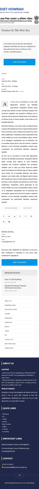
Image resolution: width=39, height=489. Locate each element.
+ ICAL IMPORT (27, 208)
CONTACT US (9, 339)
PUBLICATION (9, 348)
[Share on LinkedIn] (15, 216)
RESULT (7, 326)
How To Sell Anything (13, 279)
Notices (4, 421)
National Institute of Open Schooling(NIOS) (15, 444)
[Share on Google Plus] (26, 216)
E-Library (5, 429)
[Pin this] (31, 216)
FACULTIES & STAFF (11, 309)
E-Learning (5, 431)
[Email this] (9, 222)
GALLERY (7, 313)
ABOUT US (8, 301)
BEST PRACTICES (10, 343)
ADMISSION (8, 318)
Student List (8, 322)
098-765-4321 (6, 236)
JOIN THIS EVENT (19, 62)
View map (21, 91)
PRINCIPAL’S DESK (10, 305)
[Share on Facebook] (4, 216)
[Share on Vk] (4, 222)
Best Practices (6, 424)
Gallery (4, 426)
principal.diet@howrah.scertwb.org (15, 467)
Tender (7, 331)
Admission (5, 414)
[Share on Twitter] (9, 216)
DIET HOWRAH (12, 9)
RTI (6, 335)
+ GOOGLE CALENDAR (10, 208)
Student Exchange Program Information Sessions (15, 287)
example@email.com (8, 241)
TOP (19, 475)
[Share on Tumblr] (20, 216)
